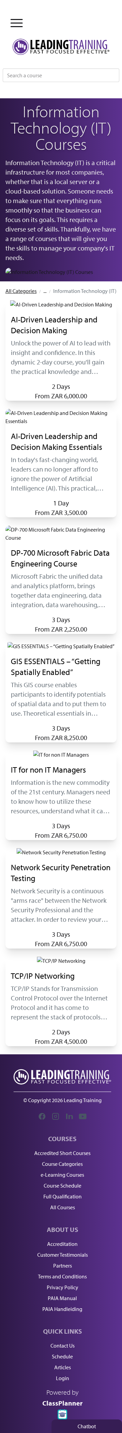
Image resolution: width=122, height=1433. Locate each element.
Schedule (62, 1356)
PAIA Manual (62, 1298)
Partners (62, 1265)
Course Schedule (62, 1185)
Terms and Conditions (62, 1276)
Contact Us (62, 1345)
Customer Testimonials (62, 1254)
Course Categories (62, 1163)
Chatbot (87, 1426)
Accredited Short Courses (62, 1153)
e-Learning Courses (62, 1174)
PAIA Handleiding (62, 1309)
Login (62, 1378)
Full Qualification (62, 1196)
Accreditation (62, 1243)
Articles (62, 1367)
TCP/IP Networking (43, 976)
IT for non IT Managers (48, 769)
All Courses (62, 1207)
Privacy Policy (62, 1287)
